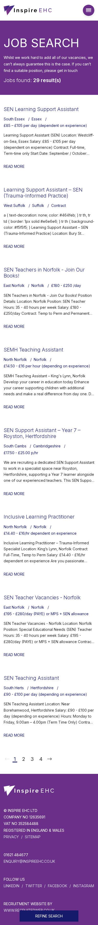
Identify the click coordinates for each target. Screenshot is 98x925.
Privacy (11, 837)
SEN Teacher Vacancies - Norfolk (42, 597)
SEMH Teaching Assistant (33, 350)
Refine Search (49, 916)
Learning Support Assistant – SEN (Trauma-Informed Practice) (43, 193)
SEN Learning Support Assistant (41, 109)
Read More (14, 166)
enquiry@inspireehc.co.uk (29, 861)
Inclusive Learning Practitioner (39, 517)
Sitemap (33, 837)
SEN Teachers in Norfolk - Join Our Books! (44, 273)
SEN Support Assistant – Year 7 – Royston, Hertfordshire (42, 433)
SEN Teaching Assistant (31, 678)
